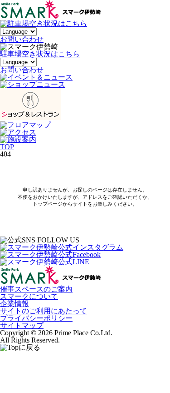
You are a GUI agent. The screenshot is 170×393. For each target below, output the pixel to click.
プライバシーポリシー (36, 318)
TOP (7, 147)
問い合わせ (22, 39)
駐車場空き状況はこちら (40, 54)
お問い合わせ (22, 70)
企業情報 (14, 303)
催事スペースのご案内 (36, 289)
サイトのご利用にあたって (43, 311)
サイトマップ (22, 325)
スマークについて (29, 296)
